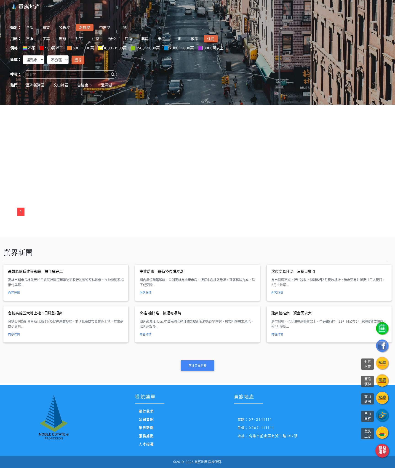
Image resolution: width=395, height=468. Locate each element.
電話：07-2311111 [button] (255, 419)
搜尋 (78, 60)
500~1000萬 (83, 48)
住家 (95, 38)
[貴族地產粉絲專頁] (382, 346)
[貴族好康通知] (382, 328)
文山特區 (60, 85)
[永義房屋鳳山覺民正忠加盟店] (382, 432)
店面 (128, 38)
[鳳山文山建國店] (382, 398)
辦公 (112, 38)
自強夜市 (84, 85)
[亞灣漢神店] (382, 380)
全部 (29, 27)
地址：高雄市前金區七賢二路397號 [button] (268, 436)
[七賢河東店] (382, 363)
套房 (145, 38)
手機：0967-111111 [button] (256, 428)
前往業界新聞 (197, 365)
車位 (161, 38)
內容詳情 (14, 292)
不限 (29, 38)
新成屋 (84, 27)
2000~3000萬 (181, 48)
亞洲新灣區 (35, 85)
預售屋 (64, 27)
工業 (46, 38)
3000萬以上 (213, 48)
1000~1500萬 (115, 48)
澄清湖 (106, 85)
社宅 (79, 38)
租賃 (46, 27)
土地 (123, 27)
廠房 (194, 38)
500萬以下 (54, 48)
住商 (210, 38)
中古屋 (104, 27)
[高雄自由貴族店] (382, 415)
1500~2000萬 (148, 48)
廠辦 (62, 38)
